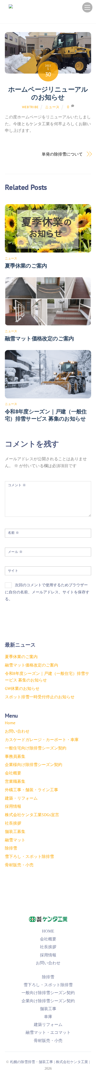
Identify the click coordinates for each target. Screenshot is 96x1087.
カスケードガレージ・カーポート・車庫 (42, 739)
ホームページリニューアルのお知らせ (48, 93)
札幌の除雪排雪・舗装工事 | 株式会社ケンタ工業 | (50, 1062)
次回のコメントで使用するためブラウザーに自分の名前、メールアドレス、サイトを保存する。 (47, 591)
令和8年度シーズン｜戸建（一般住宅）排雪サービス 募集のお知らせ (46, 415)
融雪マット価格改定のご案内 (39, 338)
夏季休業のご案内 (26, 265)
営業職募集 (15, 781)
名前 (13, 533)
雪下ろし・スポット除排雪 (29, 856)
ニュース (52, 106)
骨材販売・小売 (19, 864)
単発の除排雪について (62, 154)
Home (10, 722)
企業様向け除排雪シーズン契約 (33, 764)
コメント (17, 485)
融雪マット (15, 839)
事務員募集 (15, 756)
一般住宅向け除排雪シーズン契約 (35, 747)
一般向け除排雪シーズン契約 (48, 993)
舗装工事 (48, 1009)
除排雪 (11, 848)
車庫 (48, 1016)
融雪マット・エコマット (48, 1032)
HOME (48, 931)
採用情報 (13, 806)
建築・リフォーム (21, 798)
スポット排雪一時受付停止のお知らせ (39, 696)
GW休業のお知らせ (22, 688)
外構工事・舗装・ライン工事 (31, 789)
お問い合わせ (17, 731)
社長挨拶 (13, 823)
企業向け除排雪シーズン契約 (48, 1001)
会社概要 (13, 772)
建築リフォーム (48, 1024)
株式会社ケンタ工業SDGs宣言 (32, 814)
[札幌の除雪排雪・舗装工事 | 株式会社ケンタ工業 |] (47, 15)
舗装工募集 (15, 831)
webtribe (30, 107)
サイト (13, 570)
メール (15, 552)
